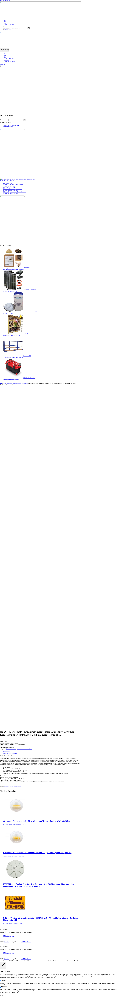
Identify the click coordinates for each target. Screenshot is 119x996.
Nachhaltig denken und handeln (11, 193)
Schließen (2, 64)
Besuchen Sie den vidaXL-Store (12, 786)
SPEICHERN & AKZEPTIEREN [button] (9, 992)
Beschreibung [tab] (6, 751)
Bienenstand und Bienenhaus (20, 383)
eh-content (6, 942)
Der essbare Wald (7, 183)
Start (5, 20)
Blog (5, 23)
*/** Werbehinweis (26, 942)
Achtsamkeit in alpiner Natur (10, 190)
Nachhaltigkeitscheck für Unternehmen (13, 184)
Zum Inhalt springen (5, 0)
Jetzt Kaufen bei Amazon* (7, 747)
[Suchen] (28, 28)
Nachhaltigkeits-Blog (9, 24)
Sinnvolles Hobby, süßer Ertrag (11, 125)
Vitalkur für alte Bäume (9, 186)
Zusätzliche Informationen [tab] (10, 753)
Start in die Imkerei (8, 126)
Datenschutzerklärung (9, 61)
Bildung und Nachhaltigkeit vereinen (12, 189)
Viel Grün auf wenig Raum (10, 187)
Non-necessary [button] (4, 986)
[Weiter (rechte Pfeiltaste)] (2, 995)
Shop (5, 21)
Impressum (6, 60)
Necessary (4, 980)
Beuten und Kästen (7, 383)
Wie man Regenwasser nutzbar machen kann (14, 192)
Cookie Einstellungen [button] (66, 960)
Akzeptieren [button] (77, 960)
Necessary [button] (2, 979)
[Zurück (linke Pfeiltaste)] (0, 995)
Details (23, 824)
